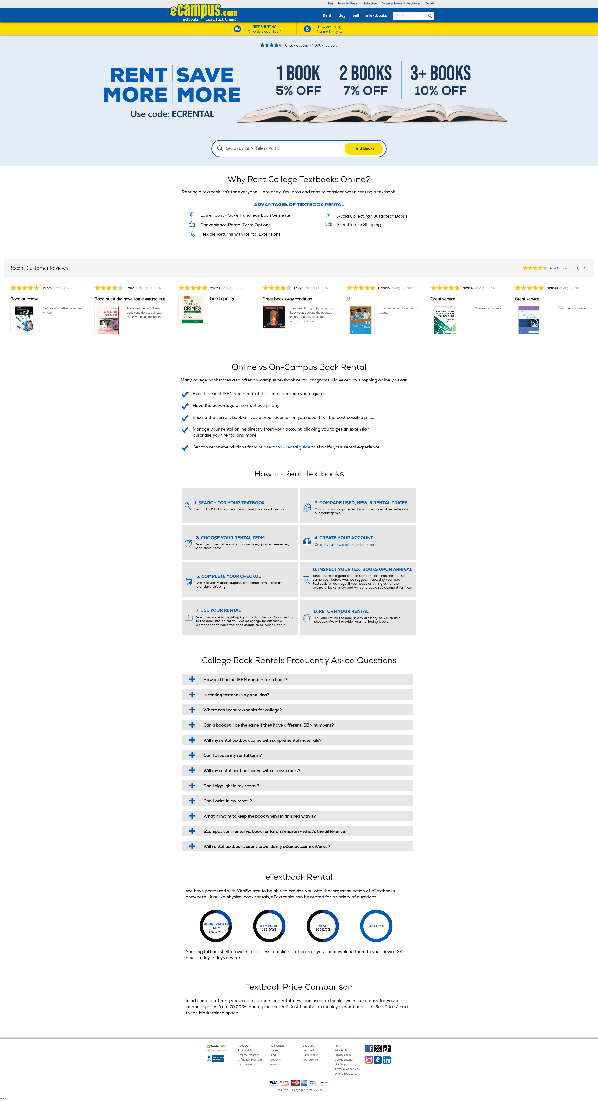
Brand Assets (246, 1064)
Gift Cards (309, 1045)
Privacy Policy (343, 1055)
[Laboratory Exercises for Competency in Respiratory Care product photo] (108, 320)
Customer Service (392, 3)
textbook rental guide (288, 447)
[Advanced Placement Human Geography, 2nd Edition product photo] (24, 320)
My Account (413, 3)
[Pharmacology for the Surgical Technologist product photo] (445, 320)
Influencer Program (250, 1059)
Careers (275, 1050)
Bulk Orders (277, 1045)
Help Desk (308, 1050)
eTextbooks (376, 15)
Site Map (340, 1064)
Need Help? (282, 1090)
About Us (243, 1045)
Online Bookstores (346, 1073)
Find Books (363, 148)
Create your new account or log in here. (346, 545)
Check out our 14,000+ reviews (311, 45)
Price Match (342, 1050)
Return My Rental (347, 3)
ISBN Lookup (311, 1055)
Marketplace (370, 3)
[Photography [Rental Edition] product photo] (274, 317)
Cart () (430, 3)
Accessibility (245, 1050)
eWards (275, 1064)
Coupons (275, 1059)
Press (338, 1045)
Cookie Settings (344, 1059)
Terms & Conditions (347, 1069)
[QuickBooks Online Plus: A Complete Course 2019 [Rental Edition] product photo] (361, 320)
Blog (330, 3)
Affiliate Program (248, 1055)
